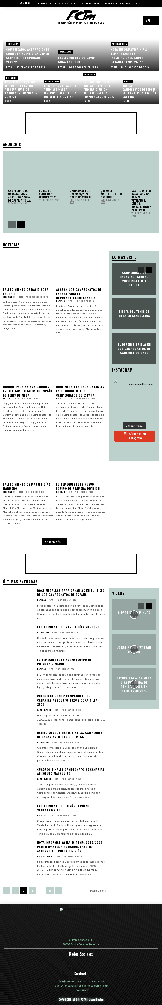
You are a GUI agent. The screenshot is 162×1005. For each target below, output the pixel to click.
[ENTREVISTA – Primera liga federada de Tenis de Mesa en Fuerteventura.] (134, 684)
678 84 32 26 (96, 981)
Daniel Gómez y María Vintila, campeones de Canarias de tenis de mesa (70, 734)
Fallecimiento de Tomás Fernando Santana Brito (64, 808)
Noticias (128, 81)
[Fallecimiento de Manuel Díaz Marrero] (28, 463)
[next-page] (21, 224)
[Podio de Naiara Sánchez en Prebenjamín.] (148, 398)
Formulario (82, 990)
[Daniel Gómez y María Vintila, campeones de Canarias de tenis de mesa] (18, 743)
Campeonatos (44, 710)
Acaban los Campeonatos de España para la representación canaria (79, 293)
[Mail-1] (7, 22)
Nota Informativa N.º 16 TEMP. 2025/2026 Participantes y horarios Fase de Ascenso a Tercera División (70, 846)
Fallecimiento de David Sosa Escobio (26, 291)
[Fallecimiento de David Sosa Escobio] (81, 50)
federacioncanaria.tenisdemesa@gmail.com (81, 986)
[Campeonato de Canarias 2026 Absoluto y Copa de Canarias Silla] (19, 172)
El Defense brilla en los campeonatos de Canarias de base (134, 348)
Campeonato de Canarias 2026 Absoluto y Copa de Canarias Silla (19, 195)
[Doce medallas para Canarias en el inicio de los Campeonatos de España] (81, 366)
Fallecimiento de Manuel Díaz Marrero (26, 486)
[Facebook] (13, 22)
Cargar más (53, 541)
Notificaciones (119, 43)
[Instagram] (19, 22)
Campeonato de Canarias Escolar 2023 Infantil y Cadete (134, 278)
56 (50, 890)
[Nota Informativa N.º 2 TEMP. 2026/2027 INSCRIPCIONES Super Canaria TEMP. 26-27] (133, 50)
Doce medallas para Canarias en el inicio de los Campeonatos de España (80, 390)
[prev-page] (12, 224)
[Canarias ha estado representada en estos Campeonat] (134, 398)
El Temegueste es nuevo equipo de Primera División (78, 486)
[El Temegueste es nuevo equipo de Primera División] (81, 463)
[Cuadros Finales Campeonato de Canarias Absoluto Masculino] (18, 780)
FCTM (20, 297)
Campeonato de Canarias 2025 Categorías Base (80, 193)
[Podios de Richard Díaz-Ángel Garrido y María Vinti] (119, 406)
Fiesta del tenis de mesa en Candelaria (134, 313)
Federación (13, 43)
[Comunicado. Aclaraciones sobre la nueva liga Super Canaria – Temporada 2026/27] (29, 50)
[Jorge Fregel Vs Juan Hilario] (134, 649)
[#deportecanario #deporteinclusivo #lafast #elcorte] (148, 406)
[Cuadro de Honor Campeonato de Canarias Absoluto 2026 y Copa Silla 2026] (18, 707)
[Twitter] (25, 22)
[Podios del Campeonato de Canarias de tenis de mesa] (119, 415)
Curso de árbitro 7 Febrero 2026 (48, 193)
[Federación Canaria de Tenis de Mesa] (81, 923)
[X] (90, 963)
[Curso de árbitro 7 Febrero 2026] (50, 172)
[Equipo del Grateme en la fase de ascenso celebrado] (134, 406)
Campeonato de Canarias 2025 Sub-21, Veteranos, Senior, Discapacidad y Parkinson (141, 200)
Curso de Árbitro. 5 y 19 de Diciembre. (112, 193)
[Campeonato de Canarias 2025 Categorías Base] (81, 172)
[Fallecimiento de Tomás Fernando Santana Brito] (18, 817)
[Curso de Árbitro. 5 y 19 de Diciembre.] (112, 172)
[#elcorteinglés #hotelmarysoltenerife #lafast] (134, 415)
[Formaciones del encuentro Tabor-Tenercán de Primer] (148, 415)
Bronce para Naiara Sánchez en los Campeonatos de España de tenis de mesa (28, 390)
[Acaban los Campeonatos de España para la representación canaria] (139, 88)
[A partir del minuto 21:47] (134, 614)
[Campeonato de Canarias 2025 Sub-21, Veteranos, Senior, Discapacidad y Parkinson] (142, 172)
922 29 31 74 (78, 981)
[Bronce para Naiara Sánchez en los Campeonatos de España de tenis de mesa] (28, 366)
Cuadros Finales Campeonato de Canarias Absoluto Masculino (71, 771)
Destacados (66, 52)
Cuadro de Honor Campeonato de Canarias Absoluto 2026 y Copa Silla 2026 (67, 700)
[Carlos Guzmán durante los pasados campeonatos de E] (119, 398)
